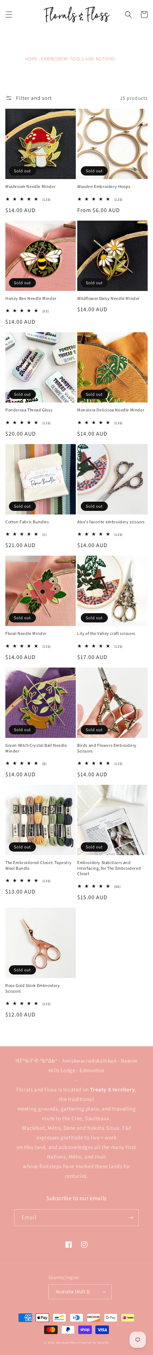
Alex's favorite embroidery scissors (111, 521)
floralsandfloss (67, 1342)
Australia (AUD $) (73, 1292)
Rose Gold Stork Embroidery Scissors (32, 988)
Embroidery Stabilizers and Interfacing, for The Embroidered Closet (109, 868)
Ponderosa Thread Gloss (28, 409)
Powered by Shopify (94, 1342)
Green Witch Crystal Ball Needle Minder (36, 748)
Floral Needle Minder (26, 633)
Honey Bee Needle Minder (31, 298)
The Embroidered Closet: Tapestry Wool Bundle (38, 865)
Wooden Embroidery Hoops (104, 186)
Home (31, 59)
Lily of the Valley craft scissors (106, 633)
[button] (9, 14)
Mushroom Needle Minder (30, 186)
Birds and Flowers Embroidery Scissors (107, 748)
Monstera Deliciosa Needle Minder (110, 409)
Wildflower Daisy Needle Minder (108, 298)
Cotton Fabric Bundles (27, 521)
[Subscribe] (130, 1217)
